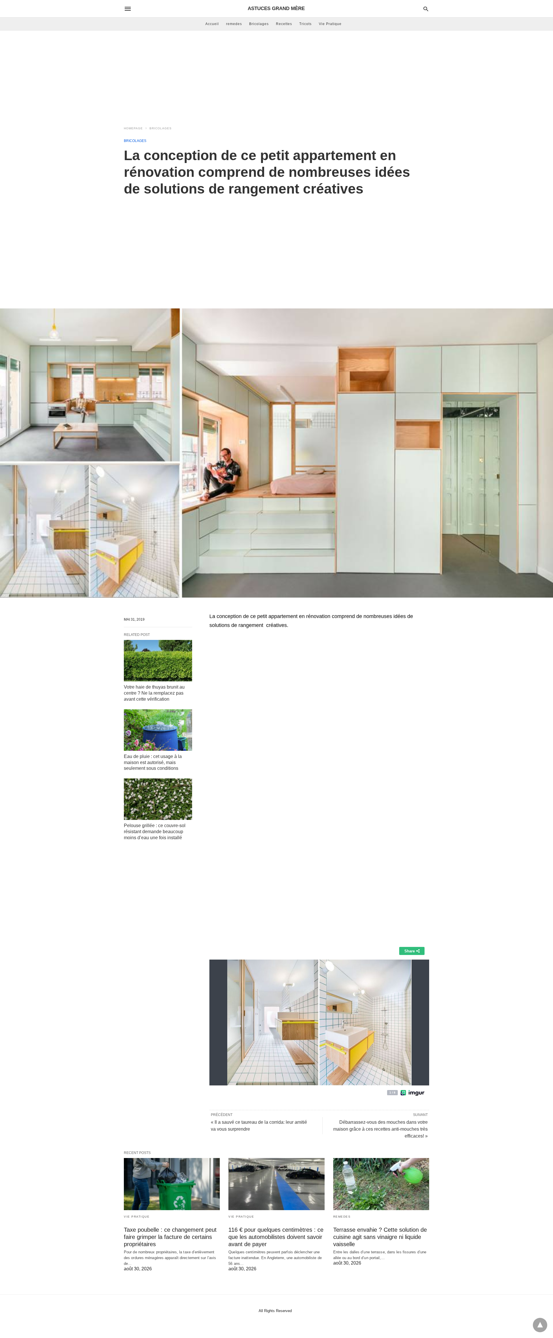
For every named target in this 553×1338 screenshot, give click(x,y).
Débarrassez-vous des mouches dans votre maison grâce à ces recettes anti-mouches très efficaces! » (380, 1129)
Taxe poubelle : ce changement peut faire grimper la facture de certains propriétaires (170, 1237)
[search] (426, 8)
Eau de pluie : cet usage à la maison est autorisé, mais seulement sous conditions (153, 762)
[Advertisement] (276, 76)
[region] (276, 246)
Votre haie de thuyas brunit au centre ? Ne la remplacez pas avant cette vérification (154, 693)
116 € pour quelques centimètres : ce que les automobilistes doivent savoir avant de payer (275, 1237)
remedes (234, 24)
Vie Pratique (330, 24)
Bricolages (259, 24)
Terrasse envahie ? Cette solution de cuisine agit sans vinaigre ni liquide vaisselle (380, 1237)
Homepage (133, 128)
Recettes (284, 24)
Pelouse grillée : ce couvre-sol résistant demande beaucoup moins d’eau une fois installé (154, 831)
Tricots (305, 24)
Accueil (212, 24)
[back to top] (540, 1325)
